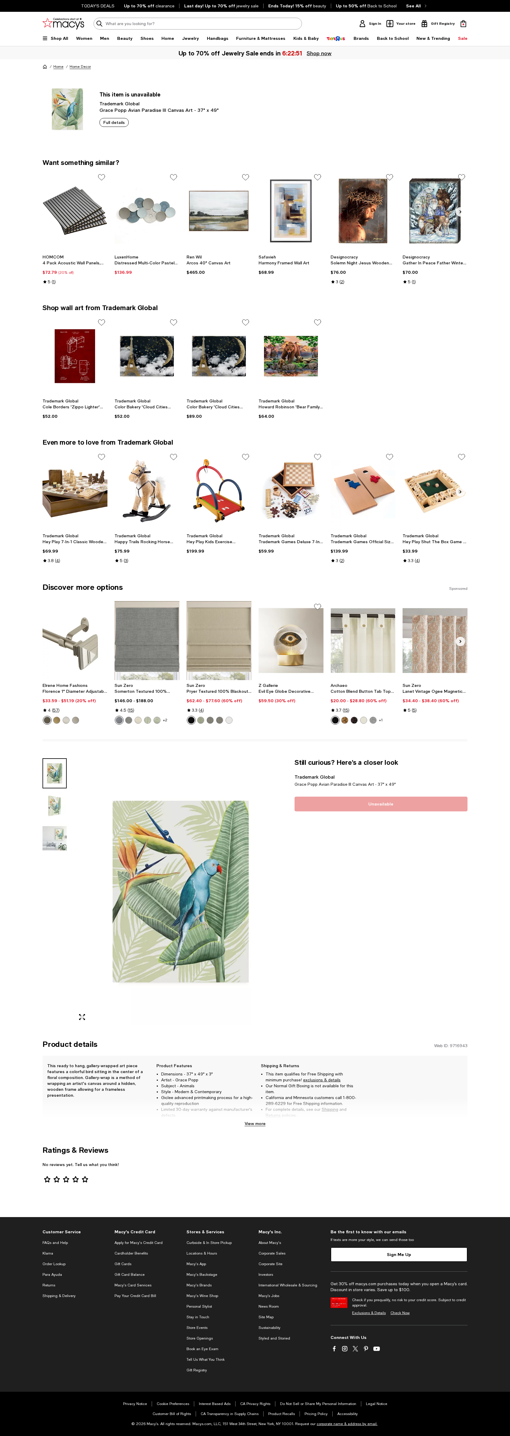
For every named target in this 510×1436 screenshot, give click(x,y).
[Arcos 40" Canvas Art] (219, 210)
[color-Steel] (210, 720)
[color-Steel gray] (219, 720)
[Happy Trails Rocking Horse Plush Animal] (147, 490)
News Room (269, 1306)
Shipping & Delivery (59, 1296)
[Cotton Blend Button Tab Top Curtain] (363, 640)
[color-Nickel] (66, 720)
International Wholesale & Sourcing (288, 1285)
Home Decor (80, 67)
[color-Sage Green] (147, 720)
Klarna (47, 1253)
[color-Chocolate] (354, 720)
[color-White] (229, 720)
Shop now (320, 53)
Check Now (400, 1313)
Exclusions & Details (369, 1313)
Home (58, 67)
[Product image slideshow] (180, 891)
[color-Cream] (363, 720)
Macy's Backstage (202, 1275)
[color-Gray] (128, 720)
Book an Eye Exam (202, 1349)
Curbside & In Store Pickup (209, 1243)
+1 (381, 720)
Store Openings (200, 1338)
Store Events (197, 1328)
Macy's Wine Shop (202, 1296)
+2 (165, 720)
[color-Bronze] (47, 720)
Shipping (330, 1109)
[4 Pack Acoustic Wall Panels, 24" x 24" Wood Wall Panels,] (74, 210)
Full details (114, 122)
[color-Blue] (119, 720)
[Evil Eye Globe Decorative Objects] (291, 640)
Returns (273, 1115)
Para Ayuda (52, 1275)
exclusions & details (322, 1080)
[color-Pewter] (75, 720)
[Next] (460, 212)
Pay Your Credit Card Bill (135, 1296)
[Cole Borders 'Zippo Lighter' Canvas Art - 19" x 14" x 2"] (74, 356)
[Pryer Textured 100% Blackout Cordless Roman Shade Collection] (219, 640)
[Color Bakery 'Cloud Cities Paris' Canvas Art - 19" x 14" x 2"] (147, 356)
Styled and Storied (274, 1338)
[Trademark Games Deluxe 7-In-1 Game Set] (291, 490)
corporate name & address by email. (347, 1424)
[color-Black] (191, 720)
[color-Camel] (344, 720)
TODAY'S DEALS (98, 6)
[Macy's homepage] (44, 66)
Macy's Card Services (133, 1285)
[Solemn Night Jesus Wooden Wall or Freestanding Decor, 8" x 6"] (363, 210)
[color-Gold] (56, 720)
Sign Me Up (399, 1254)
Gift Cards (123, 1264)
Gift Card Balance (130, 1275)
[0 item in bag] (463, 24)
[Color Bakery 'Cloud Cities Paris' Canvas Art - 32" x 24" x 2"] (219, 356)
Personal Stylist (199, 1306)
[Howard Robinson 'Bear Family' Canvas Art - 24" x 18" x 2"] (291, 356)
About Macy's (270, 1243)
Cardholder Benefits (131, 1253)
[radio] (47, 720)
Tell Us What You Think (206, 1360)
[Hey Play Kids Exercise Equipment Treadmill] (219, 490)
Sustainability (269, 1328)
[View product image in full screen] (82, 1017)
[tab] (54, 773)
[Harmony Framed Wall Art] (291, 210)
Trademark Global (119, 103)
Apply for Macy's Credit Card (139, 1243)
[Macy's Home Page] (63, 24)
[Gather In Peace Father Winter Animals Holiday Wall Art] (435, 210)
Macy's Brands (199, 1285)
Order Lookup (54, 1264)
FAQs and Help (55, 1243)
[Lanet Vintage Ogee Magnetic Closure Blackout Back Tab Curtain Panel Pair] (435, 640)
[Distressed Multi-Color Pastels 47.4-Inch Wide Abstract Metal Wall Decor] (147, 210)
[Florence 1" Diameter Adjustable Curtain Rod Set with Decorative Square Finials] (74, 640)
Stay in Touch (198, 1317)
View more (255, 1123)
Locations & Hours (202, 1253)
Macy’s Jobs (269, 1296)
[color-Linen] (138, 720)
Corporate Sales (272, 1253)
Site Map (266, 1317)
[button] (164, 891)
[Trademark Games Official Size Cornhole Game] (363, 490)
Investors (266, 1275)
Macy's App (196, 1264)
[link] (74, 269)
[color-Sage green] (157, 720)
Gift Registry (197, 1370)
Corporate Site (270, 1264)
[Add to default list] (101, 177)
